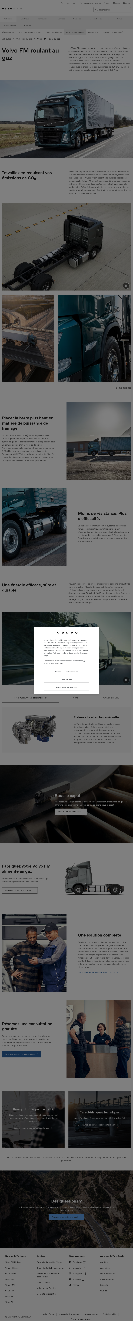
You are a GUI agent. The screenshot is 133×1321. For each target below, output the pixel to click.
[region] (66, 660)
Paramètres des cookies (66, 688)
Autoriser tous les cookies (66, 672)
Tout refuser (66, 680)
